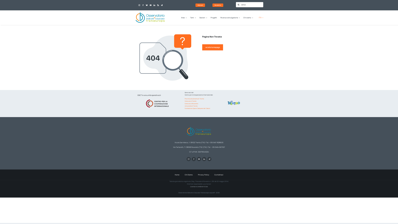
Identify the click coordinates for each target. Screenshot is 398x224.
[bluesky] (147, 5)
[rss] (158, 5)
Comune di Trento (191, 101)
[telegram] (162, 5)
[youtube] (150, 5)
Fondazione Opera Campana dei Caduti (197, 108)
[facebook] (143, 5)
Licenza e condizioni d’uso (199, 186)
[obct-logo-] (150, 11)
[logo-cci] (158, 99)
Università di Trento (191, 106)
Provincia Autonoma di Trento (194, 99)
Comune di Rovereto (191, 104)
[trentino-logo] (233, 101)
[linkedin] (154, 5)
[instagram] (139, 5)
